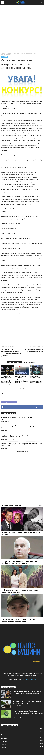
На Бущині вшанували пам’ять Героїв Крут (34, 350)
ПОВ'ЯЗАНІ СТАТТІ (14, 362)
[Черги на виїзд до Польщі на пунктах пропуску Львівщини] (6, 704)
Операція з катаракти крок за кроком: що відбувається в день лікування (17, 418)
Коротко (3, 744)
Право (3, 729)
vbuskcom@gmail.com (29, 679)
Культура (4, 741)
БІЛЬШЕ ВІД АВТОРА (29, 362)
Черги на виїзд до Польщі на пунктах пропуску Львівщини (27, 702)
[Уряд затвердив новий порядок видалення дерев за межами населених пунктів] (6, 714)
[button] (41, 3)
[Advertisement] (22, 28)
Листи (3, 735)
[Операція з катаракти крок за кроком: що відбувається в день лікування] (6, 694)
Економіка (4, 738)
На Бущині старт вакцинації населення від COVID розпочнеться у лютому (11, 352)
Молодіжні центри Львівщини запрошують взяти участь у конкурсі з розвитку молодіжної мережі (21, 379)
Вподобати (38, 407)
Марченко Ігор (9, 71)
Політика (3, 747)
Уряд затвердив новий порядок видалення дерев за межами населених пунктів (21, 436)
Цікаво (3, 732)
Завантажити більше (22, 451)
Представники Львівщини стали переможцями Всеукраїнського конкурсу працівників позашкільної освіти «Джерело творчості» (36, 380)
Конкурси (4, 56)
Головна (3, 53)
